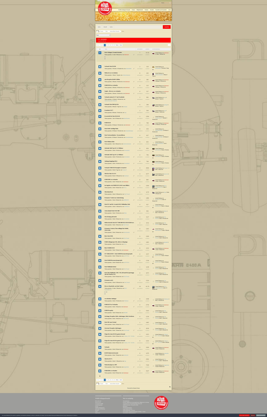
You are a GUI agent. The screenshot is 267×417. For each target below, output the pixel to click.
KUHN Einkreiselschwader (111, 353)
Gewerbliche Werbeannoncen (129, 412)
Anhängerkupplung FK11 (111, 161)
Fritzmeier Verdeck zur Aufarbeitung (114, 197)
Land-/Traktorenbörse (127, 409)
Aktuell (105, 27)
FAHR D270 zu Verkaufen (111, 304)
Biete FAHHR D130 (110, 248)
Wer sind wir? (98, 401)
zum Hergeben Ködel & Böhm (112, 79)
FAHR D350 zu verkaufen (111, 85)
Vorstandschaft (126, 401)
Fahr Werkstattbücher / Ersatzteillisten (115, 135)
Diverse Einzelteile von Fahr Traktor (114, 286)
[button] (167, 27)
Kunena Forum (136, 388)
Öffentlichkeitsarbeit (127, 407)
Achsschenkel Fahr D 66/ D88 (112, 210)
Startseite (98, 22)
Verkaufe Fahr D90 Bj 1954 (112, 104)
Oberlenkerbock (109, 192)
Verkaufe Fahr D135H (110, 66)
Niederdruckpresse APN (111, 364)
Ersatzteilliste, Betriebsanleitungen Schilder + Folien (134, 411)
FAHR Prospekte (109, 310)
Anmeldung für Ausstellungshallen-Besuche (132, 403)
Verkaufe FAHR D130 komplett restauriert (115, 167)
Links (96, 411)
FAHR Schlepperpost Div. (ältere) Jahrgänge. (116, 242)
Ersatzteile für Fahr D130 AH (112, 116)
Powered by (130, 388)
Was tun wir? (98, 402)
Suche (111, 27)
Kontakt (97, 410)
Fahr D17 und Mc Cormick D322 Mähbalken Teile (117, 204)
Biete (123, 31)
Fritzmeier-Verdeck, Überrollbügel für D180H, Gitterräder (116, 229)
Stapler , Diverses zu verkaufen (112, 91)
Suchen (170, 3)
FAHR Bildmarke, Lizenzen (129, 410)
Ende (121, 45)
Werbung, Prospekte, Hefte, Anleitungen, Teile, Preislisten (119, 316)
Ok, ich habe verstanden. (244, 415)
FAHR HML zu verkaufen (111, 179)
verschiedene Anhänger (110, 298)
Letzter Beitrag (158, 52)
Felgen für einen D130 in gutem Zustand (115, 334)
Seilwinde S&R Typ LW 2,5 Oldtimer (114, 148)
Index (99, 27)
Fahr (104, 22)
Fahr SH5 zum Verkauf (110, 322)
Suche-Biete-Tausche (108, 22)
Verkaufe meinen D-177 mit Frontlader (114, 97)
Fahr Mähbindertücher (110, 266)
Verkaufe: (107, 347)
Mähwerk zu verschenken (111, 73)
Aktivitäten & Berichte (100, 409)
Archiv (96, 406)
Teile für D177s (108, 359)
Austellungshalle (98, 405)
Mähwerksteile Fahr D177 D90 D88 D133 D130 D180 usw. (119, 222)
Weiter (117, 45)
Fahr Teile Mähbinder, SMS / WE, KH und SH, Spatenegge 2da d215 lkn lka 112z (119, 273)
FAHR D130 (108, 122)
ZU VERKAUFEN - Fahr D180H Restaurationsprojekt (118, 253)
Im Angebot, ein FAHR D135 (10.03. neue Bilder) (117, 185)
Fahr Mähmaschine (109, 141)
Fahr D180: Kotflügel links (111, 128)
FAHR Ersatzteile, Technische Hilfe (130, 405)
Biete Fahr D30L (109, 236)
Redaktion (125, 406)
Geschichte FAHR (99, 403)
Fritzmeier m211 (109, 280)
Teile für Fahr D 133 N (110, 173)
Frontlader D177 (109, 110)
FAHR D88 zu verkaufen (111, 370)
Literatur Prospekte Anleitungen (113, 328)
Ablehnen (253, 415)
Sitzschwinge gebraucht (111, 216)
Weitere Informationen (261, 415)
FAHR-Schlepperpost (99, 407)
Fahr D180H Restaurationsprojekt (113, 260)
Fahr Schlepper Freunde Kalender (113, 52)
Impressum (97, 412)
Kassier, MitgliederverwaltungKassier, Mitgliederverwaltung (136, 402)
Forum (101, 22)
